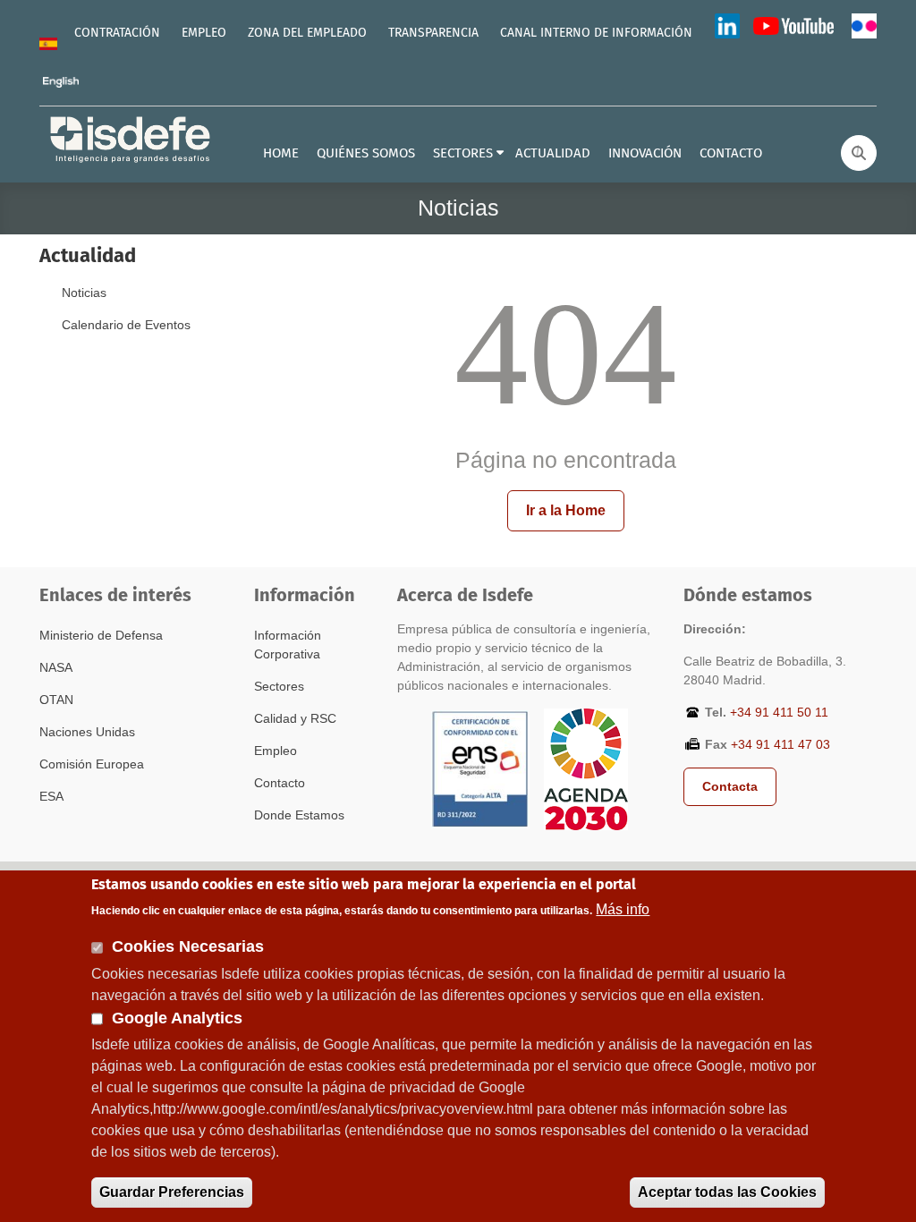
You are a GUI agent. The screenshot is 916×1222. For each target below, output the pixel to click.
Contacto (279, 783)
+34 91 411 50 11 (779, 712)
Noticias (84, 292)
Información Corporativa (287, 644)
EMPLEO (204, 33)
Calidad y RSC (295, 718)
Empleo (275, 750)
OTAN (56, 699)
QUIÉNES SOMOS (366, 153)
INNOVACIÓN (645, 153)
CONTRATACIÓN (117, 33)
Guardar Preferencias (171, 1192)
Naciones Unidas (87, 732)
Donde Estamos (299, 815)
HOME (281, 153)
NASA (55, 667)
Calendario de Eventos (126, 325)
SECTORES (463, 153)
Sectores (279, 686)
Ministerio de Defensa (101, 635)
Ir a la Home (566, 510)
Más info (622, 909)
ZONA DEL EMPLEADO (307, 33)
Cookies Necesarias (188, 946)
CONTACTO (731, 153)
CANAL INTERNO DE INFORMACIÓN (596, 33)
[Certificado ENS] (480, 768)
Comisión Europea (91, 764)
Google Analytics (177, 1018)
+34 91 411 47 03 (780, 744)
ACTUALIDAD (552, 153)
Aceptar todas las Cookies (727, 1192)
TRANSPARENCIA (433, 33)
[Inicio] (131, 138)
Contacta (730, 786)
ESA (51, 796)
